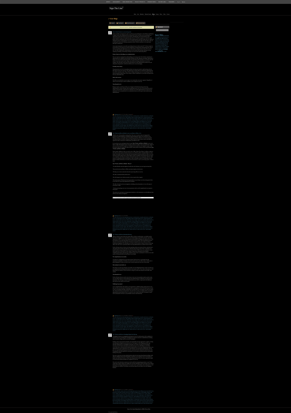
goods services (143, 119)
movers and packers (116, 125)
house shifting (118, 122)
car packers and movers (144, 115)
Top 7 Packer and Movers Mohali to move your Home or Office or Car (127, 133)
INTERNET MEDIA (152, 1)
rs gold (163, 49)
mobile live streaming (159, 43)
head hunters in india (161, 39)
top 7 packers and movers (132, 128)
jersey (167, 42)
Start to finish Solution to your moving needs (122, 31)
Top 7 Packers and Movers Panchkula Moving (122, 234)
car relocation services (132, 397)
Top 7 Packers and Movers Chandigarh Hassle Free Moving (125, 334)
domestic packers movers (117, 119)
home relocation (119, 121)
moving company (123, 125)
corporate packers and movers (121, 118)
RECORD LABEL (162, 1)
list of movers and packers (128, 225)
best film (159, 35)
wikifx (160, 51)
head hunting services (163, 42)
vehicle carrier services (141, 128)
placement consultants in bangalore (163, 46)
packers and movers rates (137, 126)
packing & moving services (117, 128)
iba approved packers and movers (124, 392)
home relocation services (126, 121)
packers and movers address (147, 125)
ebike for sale (160, 38)
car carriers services (135, 115)
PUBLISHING (171, 1)
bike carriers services (118, 115)
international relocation (120, 225)
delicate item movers (130, 118)
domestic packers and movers (148, 118)
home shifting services (143, 121)
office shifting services (131, 125)
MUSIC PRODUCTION (127, 1)
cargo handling (128, 117)
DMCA (143, 409)
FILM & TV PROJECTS (140, 1)
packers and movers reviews (147, 126)
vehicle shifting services (138, 396)
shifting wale (125, 128)
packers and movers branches (118, 126)
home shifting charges (135, 121)
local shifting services (147, 225)
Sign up (183, 1)
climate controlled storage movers (137, 117)
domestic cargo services (138, 118)
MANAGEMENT (116, 1)
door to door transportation (126, 119)
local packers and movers (138, 225)
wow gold (164, 51)
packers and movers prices (128, 126)
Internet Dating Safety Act (137, 409)
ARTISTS (108, 1)
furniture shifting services (136, 119)
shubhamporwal (117, 114)
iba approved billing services (136, 122)
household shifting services (126, 122)
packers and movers (138, 125)
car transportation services (120, 117)
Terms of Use (129, 409)
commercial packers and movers (147, 401)
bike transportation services (127, 115)
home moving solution (117, 400)
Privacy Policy (147, 409)
